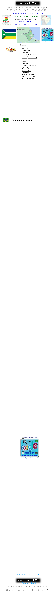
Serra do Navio (29, 74)
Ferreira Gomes (29, 54)
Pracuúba (26, 71)
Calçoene (26, 50)
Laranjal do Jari (29, 58)
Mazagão (26, 61)
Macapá (23, 45)
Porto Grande (28, 69)
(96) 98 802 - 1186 (30, 19)
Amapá (25, 48)
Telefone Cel (19, 19)
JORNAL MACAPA (28, 13)
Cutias (25, 52)
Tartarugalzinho (29, 76)
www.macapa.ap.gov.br (25, 21)
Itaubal (25, 56)
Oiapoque (26, 63)
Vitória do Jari (29, 78)
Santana (25, 72)
